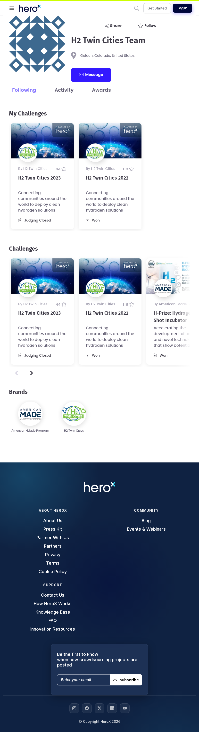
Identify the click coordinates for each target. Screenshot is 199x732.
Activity (64, 90)
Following (24, 90)
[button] (12, 8)
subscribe (129, 679)
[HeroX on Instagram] (74, 708)
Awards (101, 90)
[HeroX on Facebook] (87, 708)
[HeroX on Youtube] (125, 708)
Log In (182, 8)
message (94, 75)
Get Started (157, 8)
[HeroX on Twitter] (99, 708)
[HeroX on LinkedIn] (112, 708)
